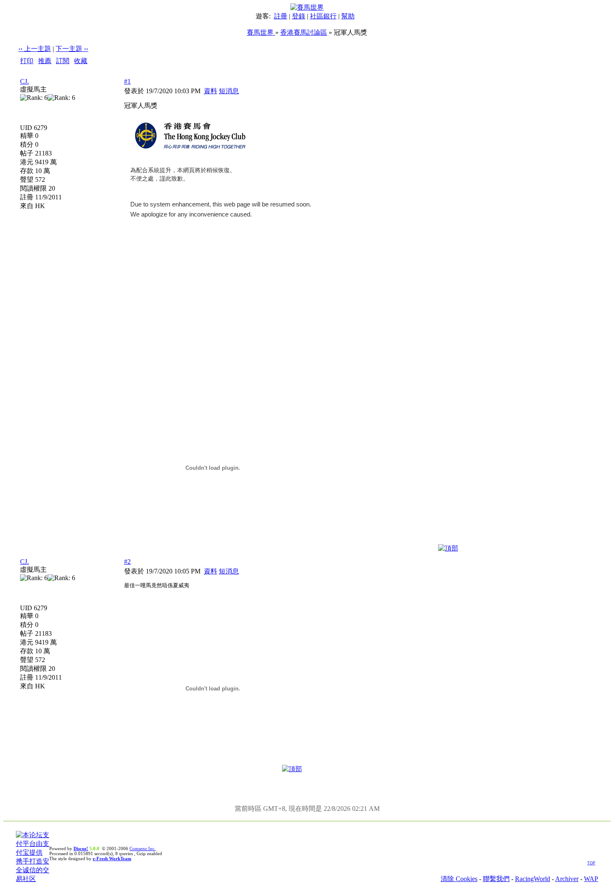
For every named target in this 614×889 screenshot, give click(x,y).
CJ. (24, 81)
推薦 (44, 60)
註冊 (280, 16)
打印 (26, 60)
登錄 (298, 16)
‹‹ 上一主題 (34, 48)
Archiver (566, 878)
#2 (127, 561)
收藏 (80, 60)
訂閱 (62, 60)
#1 (127, 81)
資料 (210, 90)
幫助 (348, 16)
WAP (591, 878)
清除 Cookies (459, 878)
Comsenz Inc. (142, 848)
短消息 (229, 90)
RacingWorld (532, 878)
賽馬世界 (261, 32)
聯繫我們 (496, 878)
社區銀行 (323, 16)
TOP (591, 863)
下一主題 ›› (72, 48)
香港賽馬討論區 (303, 32)
